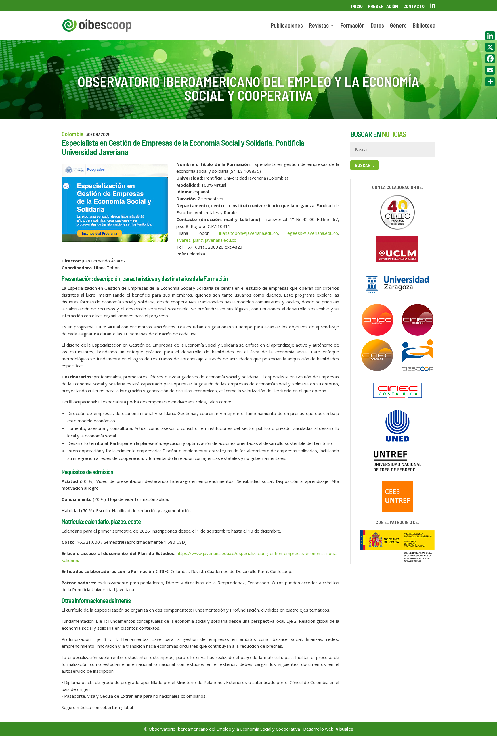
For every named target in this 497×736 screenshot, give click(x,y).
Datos (377, 26)
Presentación (383, 6)
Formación (353, 26)
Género (398, 26)
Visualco (344, 729)
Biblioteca (424, 26)
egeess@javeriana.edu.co (312, 233)
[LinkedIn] (490, 35)
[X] (490, 47)
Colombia (72, 133)
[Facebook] (490, 58)
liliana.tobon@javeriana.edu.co (248, 233)
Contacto (414, 6)
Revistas (319, 26)
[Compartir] (490, 81)
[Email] (490, 70)
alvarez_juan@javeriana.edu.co (206, 240)
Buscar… (364, 165)
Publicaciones (287, 26)
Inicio (357, 6)
